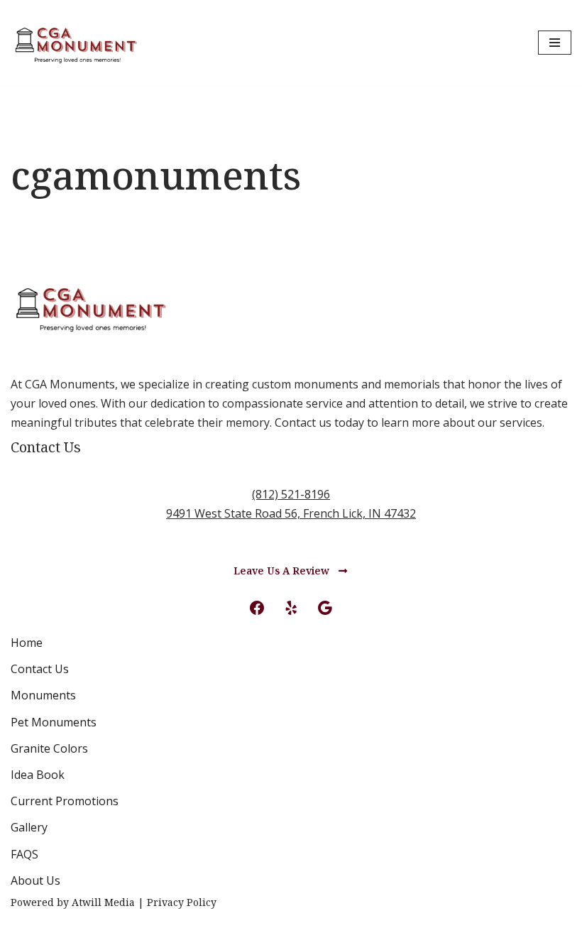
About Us (35, 880)
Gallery (29, 827)
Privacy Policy (181, 902)
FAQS (24, 854)
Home (27, 642)
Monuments (43, 695)
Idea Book (38, 774)
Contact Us (40, 669)
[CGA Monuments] (76, 42)
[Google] (325, 608)
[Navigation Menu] (554, 43)
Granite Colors (49, 748)
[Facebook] (257, 608)
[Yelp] (291, 608)
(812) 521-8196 (291, 494)
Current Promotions (65, 801)
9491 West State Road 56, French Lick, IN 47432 (291, 513)
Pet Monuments (54, 722)
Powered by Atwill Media (73, 902)
